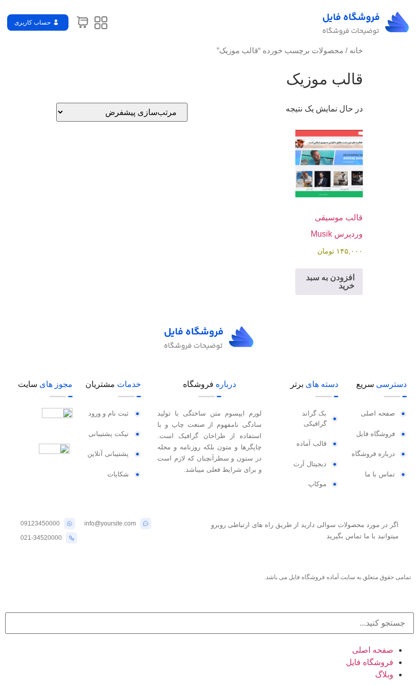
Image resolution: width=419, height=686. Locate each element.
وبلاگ (384, 674)
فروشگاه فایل (369, 662)
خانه (356, 51)
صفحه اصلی (372, 650)
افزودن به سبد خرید (330, 281)
